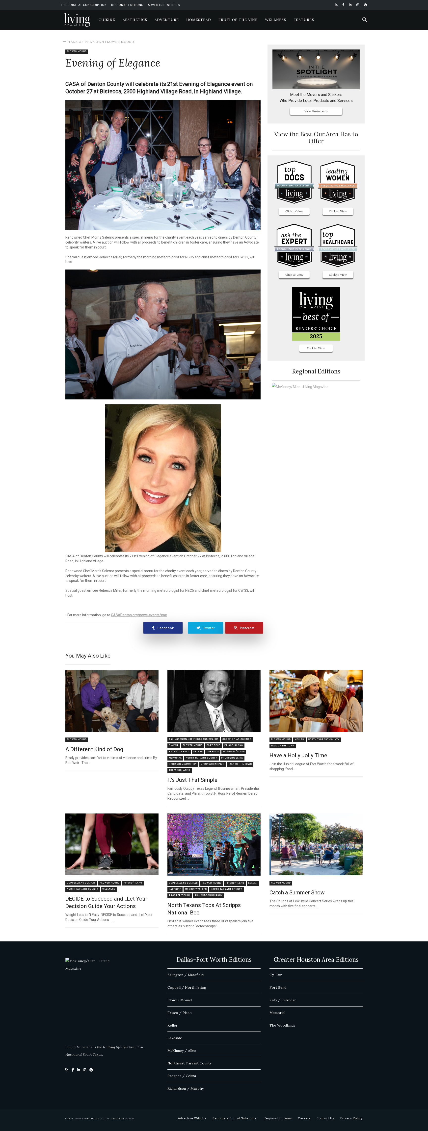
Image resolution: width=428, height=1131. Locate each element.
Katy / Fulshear (282, 1000)
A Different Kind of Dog (94, 749)
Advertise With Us (164, 5)
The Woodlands (179, 770)
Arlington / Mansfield (185, 975)
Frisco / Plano (179, 1012)
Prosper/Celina (232, 758)
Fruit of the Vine (238, 20)
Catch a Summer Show (297, 892)
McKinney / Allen (181, 1050)
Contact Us (325, 1118)
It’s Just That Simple (192, 780)
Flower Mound (119, 42)
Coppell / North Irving (186, 987)
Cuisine (107, 20)
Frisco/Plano (233, 745)
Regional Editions (127, 5)
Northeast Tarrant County (189, 1063)
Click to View (294, 211)
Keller (198, 751)
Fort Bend (213, 745)
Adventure (167, 20)
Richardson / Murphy (185, 1088)
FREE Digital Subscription (84, 5)
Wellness (275, 20)
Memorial (175, 758)
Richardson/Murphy (183, 764)
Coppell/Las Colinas (236, 739)
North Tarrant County (201, 758)
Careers (304, 1118)
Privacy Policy (351, 1118)
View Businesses (316, 111)
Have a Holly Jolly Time (298, 755)
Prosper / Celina (181, 1076)
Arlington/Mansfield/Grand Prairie (193, 739)
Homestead (198, 20)
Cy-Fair (174, 745)
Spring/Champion (212, 764)
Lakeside (213, 751)
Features (304, 20)
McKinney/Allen (234, 751)
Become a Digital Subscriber (235, 1118)
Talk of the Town (86, 42)
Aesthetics (135, 20)
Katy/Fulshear (179, 751)
